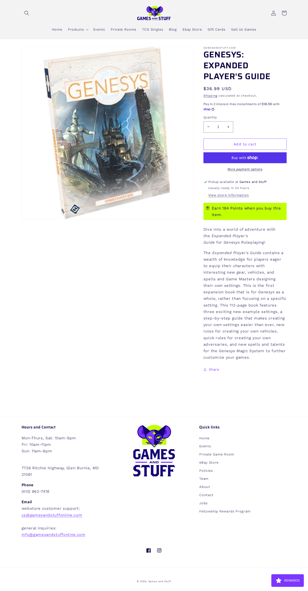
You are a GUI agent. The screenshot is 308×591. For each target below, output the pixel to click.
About (204, 487)
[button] (27, 13)
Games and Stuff (159, 581)
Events (205, 446)
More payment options (245, 169)
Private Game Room (216, 454)
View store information (228, 195)
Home (204, 438)
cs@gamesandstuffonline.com (52, 515)
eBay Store (209, 462)
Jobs (203, 503)
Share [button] (214, 369)
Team (203, 479)
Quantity (210, 117)
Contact (206, 495)
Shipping (210, 95)
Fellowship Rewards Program (225, 511)
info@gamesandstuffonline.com (53, 534)
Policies (206, 471)
